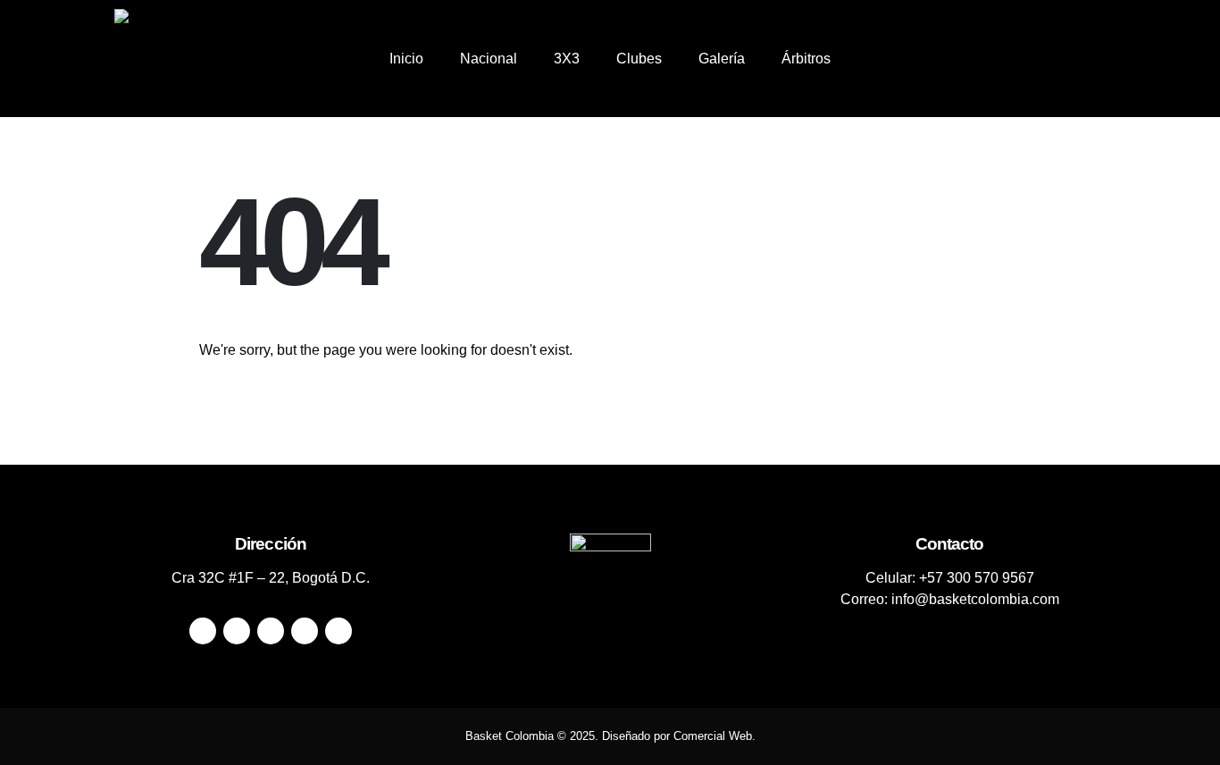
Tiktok (338, 631)
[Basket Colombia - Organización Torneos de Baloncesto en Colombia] (155, 58)
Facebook (202, 631)
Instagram (304, 631)
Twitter (236, 631)
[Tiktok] (1092, 58)
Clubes (639, 58)
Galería (721, 58)
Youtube (270, 631)
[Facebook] (970, 58)
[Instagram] (1061, 58)
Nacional (488, 58)
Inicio (406, 58)
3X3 (567, 58)
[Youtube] (1031, 58)
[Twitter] (1001, 58)
